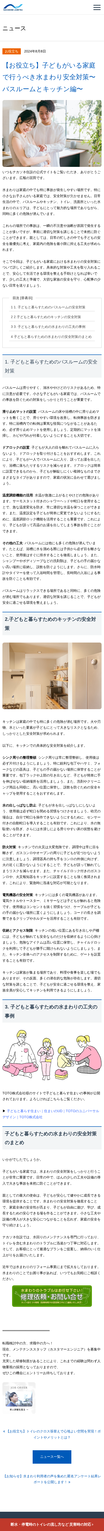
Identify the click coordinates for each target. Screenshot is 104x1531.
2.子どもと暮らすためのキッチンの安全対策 (46, 317)
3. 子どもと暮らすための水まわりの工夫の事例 (48, 327)
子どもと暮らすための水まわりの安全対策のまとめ (51, 337)
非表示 (26, 298)
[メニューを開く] (97, 7)
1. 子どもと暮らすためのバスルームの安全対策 (48, 307)
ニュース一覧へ (52, 1457)
